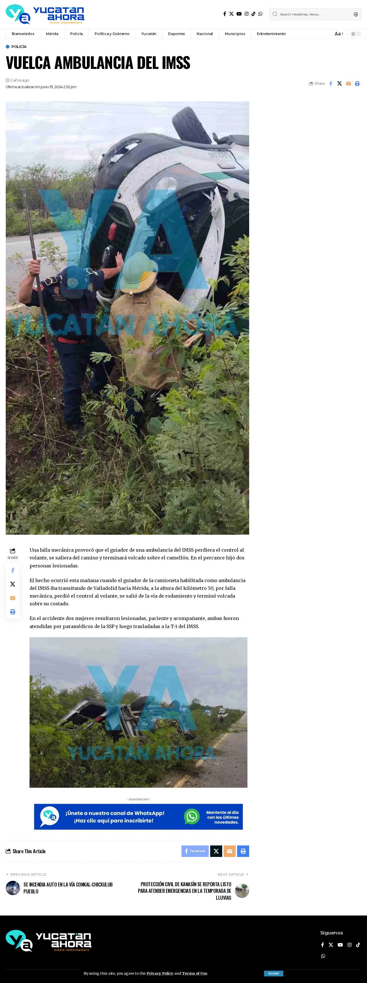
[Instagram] (246, 14)
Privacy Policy (160, 973)
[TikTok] (253, 14)
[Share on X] (339, 83)
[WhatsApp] (260, 14)
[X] (231, 14)
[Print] (357, 83)
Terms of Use (194, 973)
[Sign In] (316, 34)
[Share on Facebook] (331, 83)
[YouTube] (239, 14)
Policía (19, 47)
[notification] (327, 34)
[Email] (348, 83)
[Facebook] (225, 14)
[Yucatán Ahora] (45, 14)
